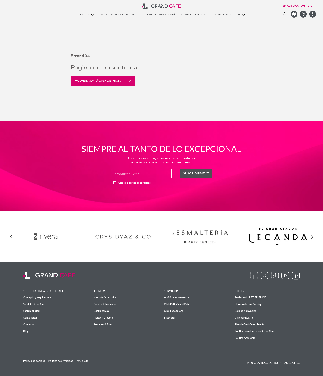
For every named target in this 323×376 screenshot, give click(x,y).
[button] (11, 236)
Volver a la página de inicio (98, 81)
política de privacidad (140, 182)
